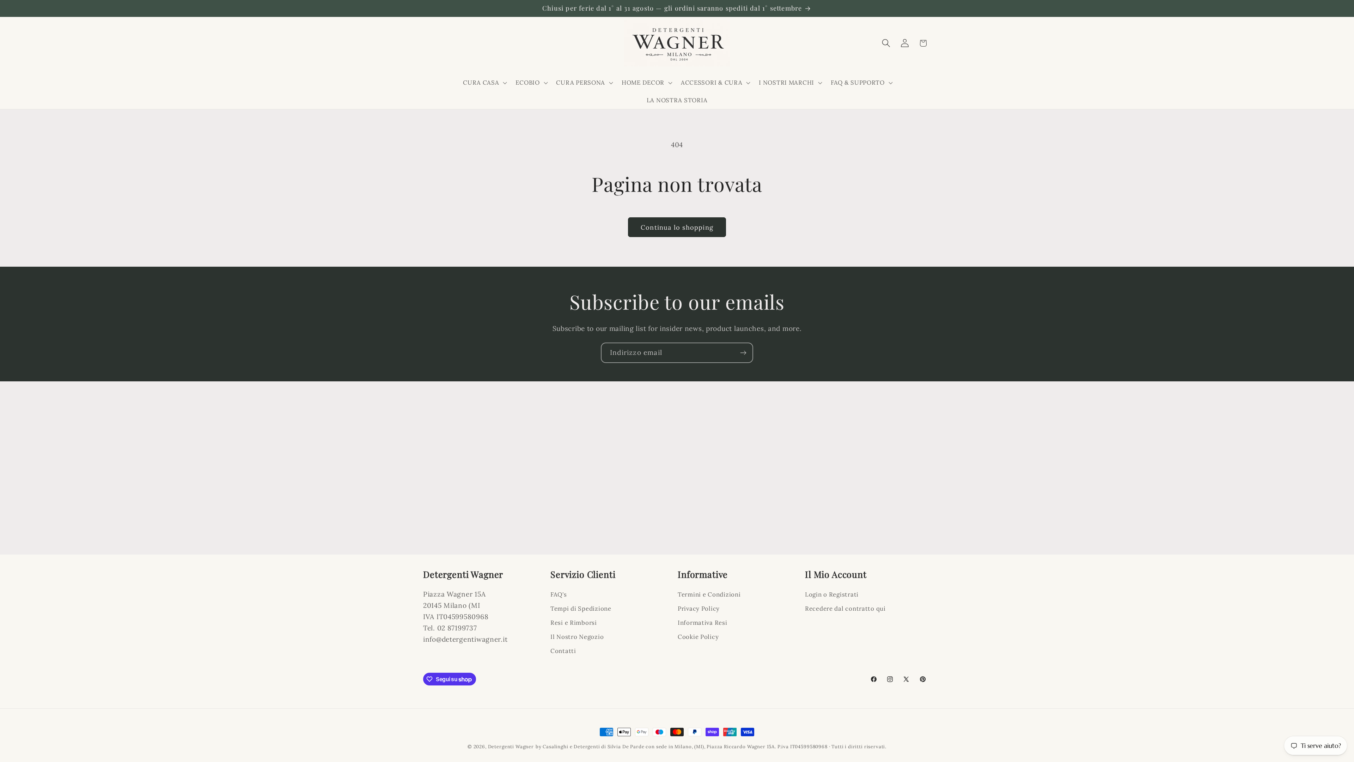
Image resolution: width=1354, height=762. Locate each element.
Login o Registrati (832, 594)
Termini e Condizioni (709, 594)
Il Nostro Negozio (577, 637)
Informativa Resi (702, 623)
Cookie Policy (698, 637)
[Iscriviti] (743, 353)
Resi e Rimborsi (573, 623)
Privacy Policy (699, 608)
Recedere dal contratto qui (845, 608)
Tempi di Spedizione (580, 608)
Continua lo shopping (677, 227)
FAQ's (558, 594)
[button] (484, 82)
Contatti (563, 651)
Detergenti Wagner (511, 747)
